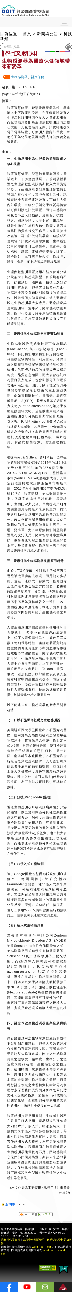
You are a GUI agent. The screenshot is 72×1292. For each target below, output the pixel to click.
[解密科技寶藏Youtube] (27, 1287)
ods (3, 1253)
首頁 (27, 34)
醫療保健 (37, 77)
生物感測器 (19, 77)
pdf (43, 1246)
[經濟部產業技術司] (25, 8)
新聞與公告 (47, 34)
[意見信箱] (45, 1287)
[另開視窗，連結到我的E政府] (63, 1269)
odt (49, 1246)
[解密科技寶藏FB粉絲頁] (9, 1287)
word (46, 1250)
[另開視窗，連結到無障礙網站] (47, 1267)
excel (61, 1250)
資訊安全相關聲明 (34, 1239)
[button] (63, 1287)
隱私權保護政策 (10, 1239)
